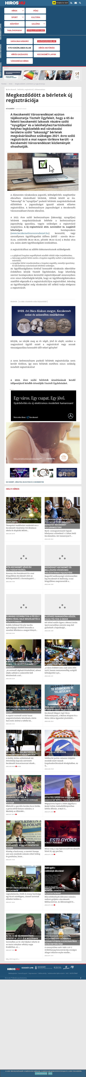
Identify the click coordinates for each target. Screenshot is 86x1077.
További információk (41, 1073)
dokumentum (39, 89)
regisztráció (29, 89)
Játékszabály (42, 973)
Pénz (35, 11)
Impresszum (33, 973)
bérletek (20, 89)
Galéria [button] (36, 24)
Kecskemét (12, 89)
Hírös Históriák (47, 48)
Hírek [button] (14, 11)
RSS (67, 973)
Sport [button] (14, 17)
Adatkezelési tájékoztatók (56, 973)
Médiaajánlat (12, 973)
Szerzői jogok (22, 973)
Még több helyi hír (12, 959)
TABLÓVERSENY (14, 30)
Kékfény (14, 24)
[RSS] (71, 3)
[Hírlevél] (75, 3)
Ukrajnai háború (20, 41)
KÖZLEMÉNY (10, 109)
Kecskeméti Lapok (46, 54)
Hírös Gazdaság (19, 54)
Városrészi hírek (20, 61)
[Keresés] (80, 3)
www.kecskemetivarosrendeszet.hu (30, 233)
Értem (50, 1073)
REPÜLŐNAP (74, 973)
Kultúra (35, 17)
